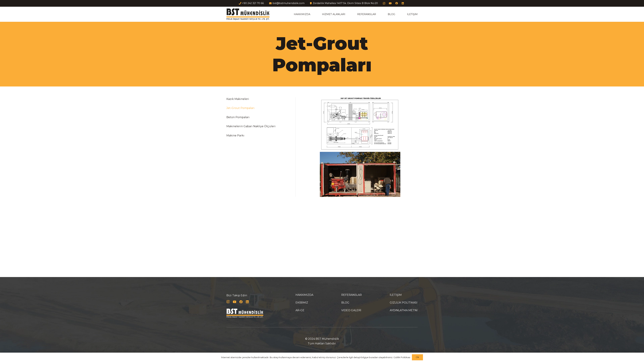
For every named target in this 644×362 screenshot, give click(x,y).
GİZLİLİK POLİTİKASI (403, 302)
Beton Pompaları (238, 117)
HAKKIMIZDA (304, 294)
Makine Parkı (235, 135)
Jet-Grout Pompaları (240, 108)
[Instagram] (384, 3)
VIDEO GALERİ (351, 310)
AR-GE (300, 310)
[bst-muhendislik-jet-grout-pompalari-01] (360, 124)
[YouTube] (390, 3)
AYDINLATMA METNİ (404, 310)
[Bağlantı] (248, 14)
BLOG (345, 302)
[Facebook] (396, 3)
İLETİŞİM (396, 294)
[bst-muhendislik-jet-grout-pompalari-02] (360, 174)
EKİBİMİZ (302, 302)
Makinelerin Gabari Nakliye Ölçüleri (251, 126)
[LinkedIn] (402, 3)
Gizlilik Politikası (401, 357)
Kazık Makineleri (237, 99)
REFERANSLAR (351, 294)
